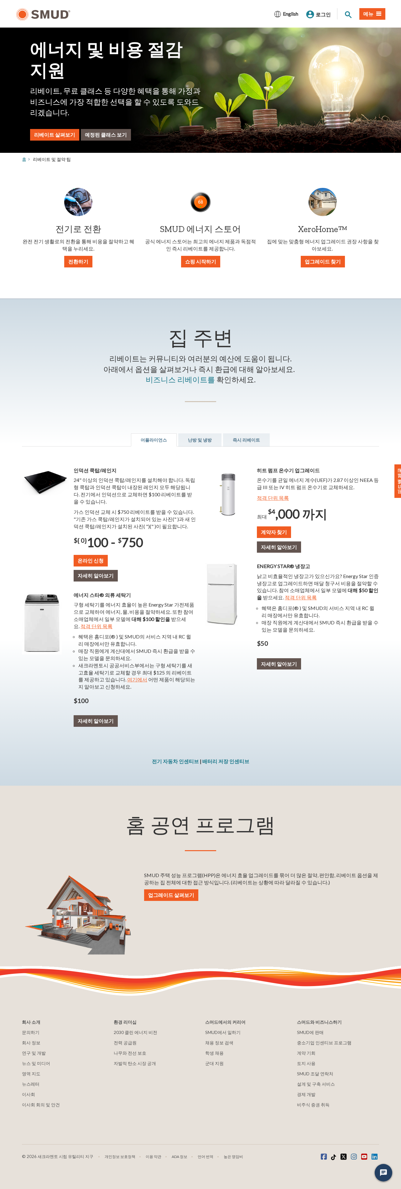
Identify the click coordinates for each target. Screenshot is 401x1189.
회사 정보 (31, 1042)
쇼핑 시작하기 (200, 261)
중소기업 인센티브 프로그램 (324, 1042)
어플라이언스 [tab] (154, 439)
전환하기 (78, 261)
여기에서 (137, 679)
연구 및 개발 (34, 1053)
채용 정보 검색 (219, 1042)
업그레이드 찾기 (323, 261)
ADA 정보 (179, 1156)
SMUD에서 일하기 (223, 1032)
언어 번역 (205, 1156)
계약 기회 (306, 1053)
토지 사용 (306, 1063)
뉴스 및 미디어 (36, 1063)
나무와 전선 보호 (130, 1053)
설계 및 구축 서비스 (316, 1084)
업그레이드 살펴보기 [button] (171, 895)
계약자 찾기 (274, 532)
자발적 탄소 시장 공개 (135, 1063)
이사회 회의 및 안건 (41, 1104)
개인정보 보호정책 (120, 1156)
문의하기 (30, 1032)
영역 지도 (31, 1073)
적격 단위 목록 (96, 626)
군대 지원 (214, 1063)
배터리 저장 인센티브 (225, 761)
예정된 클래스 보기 (106, 134)
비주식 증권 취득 (313, 1104)
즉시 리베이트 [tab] (246, 439)
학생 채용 (214, 1053)
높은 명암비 (233, 1156)
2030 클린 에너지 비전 (135, 1032)
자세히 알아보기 (96, 575)
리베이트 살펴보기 (54, 134)
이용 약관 (153, 1156)
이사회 (28, 1094)
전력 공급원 (125, 1042)
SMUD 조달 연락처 (315, 1073)
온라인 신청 (91, 560)
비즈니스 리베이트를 (180, 379)
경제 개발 (306, 1094)
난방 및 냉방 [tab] (200, 439)
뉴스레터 (30, 1084)
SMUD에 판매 (310, 1032)
